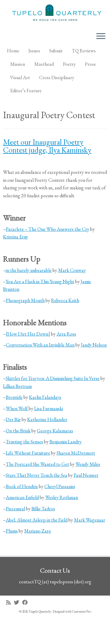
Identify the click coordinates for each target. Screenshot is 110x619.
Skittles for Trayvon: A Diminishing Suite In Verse (53, 378)
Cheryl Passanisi (59, 486)
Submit (56, 50)
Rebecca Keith (65, 300)
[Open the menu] (100, 36)
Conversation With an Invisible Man (40, 345)
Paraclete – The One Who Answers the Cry (47, 229)
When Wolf (17, 408)
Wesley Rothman (61, 497)
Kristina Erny (15, 237)
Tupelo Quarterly (40, 611)
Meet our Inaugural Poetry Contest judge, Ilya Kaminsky (47, 146)
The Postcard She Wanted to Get (37, 464)
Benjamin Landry (66, 441)
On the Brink (18, 430)
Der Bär (13, 419)
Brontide (14, 397)
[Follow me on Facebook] (26, 602)
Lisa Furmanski (48, 408)
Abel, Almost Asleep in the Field (37, 520)
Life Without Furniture (28, 453)
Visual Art (20, 77)
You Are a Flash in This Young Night (40, 281)
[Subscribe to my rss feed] (10, 602)
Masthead (44, 64)
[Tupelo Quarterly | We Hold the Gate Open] (55, 13)
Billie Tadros (43, 508)
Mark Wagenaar (89, 520)
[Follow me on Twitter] (18, 602)
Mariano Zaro (37, 531)
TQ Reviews (84, 50)
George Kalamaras (55, 430)
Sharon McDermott (76, 453)
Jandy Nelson (94, 345)
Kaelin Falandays (45, 397)
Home (13, 50)
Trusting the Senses (24, 441)
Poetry (69, 64)
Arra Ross (66, 334)
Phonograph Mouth (25, 300)
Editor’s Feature (26, 90)
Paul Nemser (86, 475)
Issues (34, 50)
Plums (12, 531)
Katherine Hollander (47, 419)
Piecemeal (15, 508)
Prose (90, 64)
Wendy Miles (87, 464)
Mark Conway (72, 270)
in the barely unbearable (29, 270)
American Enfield (22, 497)
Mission (17, 64)
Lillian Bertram (17, 386)
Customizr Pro (81, 611)
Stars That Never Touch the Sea (36, 475)
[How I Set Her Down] (28, 334)
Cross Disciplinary (56, 77)
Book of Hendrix (22, 486)
